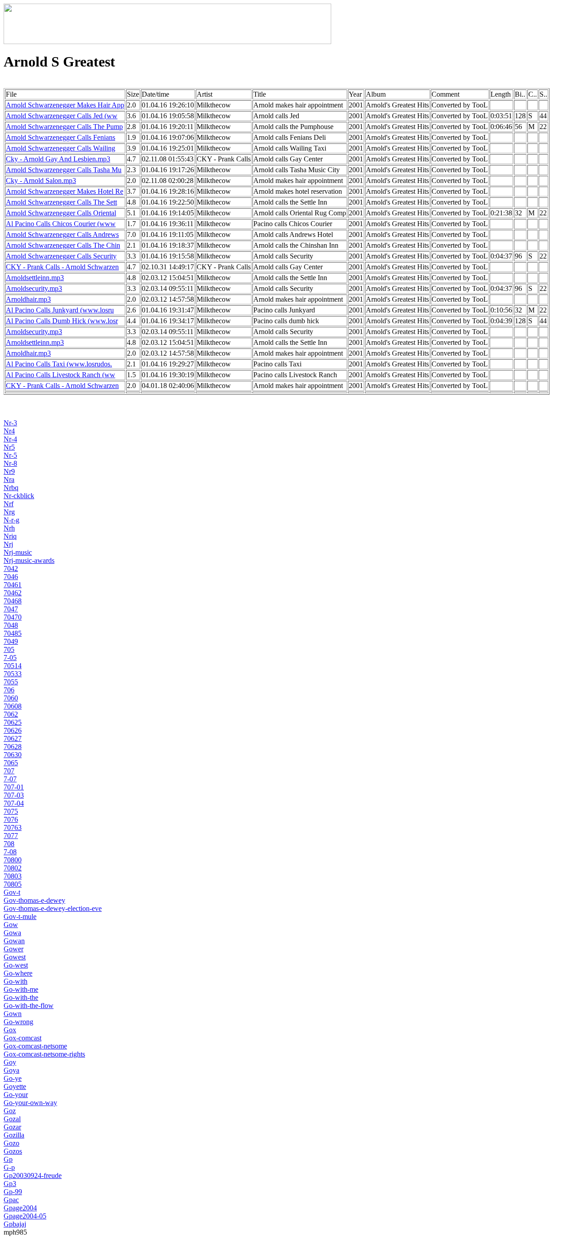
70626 (13, 730)
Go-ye (13, 1078)
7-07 (10, 779)
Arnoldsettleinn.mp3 (35, 277)
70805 (13, 884)
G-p (9, 1167)
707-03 (14, 795)
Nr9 (9, 471)
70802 (13, 868)
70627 (13, 738)
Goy (10, 1062)
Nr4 (9, 431)
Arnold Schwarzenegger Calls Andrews (62, 234)
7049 (11, 641)
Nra (9, 479)
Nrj (8, 544)
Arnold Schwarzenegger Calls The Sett (61, 202)
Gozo (11, 1143)
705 (9, 649)
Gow (11, 924)
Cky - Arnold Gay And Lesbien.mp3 (58, 159)
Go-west (16, 965)
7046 (11, 576)
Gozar (12, 1127)
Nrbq (11, 487)
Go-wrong (18, 1022)
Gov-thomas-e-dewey (34, 900)
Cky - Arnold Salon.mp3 (41, 180)
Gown (13, 1013)
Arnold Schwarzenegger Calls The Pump (64, 126)
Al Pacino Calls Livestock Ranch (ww (60, 375)
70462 (13, 593)
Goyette (15, 1086)
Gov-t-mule (20, 916)
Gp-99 (13, 1191)
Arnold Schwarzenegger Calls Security (61, 256)
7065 (11, 763)
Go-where (18, 973)
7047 (11, 609)
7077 (11, 835)
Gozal (12, 1119)
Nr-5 (10, 455)
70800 (13, 860)
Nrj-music (18, 552)
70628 (13, 746)
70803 (13, 876)
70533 (13, 674)
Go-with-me (21, 989)
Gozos (13, 1151)
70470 (13, 617)
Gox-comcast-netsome (35, 1046)
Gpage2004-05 (25, 1216)
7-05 (10, 657)
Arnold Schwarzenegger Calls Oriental (61, 213)
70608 (13, 706)
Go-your (16, 1094)
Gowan (14, 941)
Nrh (9, 528)
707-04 (14, 803)
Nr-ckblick (19, 496)
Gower (13, 949)
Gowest (15, 957)
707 (9, 771)
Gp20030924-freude (33, 1175)
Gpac (11, 1200)
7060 (11, 698)
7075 (11, 811)
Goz (10, 1111)
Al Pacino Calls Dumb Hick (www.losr (62, 321)
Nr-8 (10, 463)
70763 (13, 827)
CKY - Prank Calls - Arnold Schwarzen (62, 267)
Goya (11, 1070)
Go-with (15, 981)
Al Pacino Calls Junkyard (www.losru (60, 310)
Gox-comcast (22, 1038)
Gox (10, 1030)
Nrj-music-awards (29, 560)
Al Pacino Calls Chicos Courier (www (61, 223)
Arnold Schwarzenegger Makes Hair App (65, 105)
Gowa (12, 933)
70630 (13, 754)
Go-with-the (21, 997)
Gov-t (12, 892)
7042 (11, 568)
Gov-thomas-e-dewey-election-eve (53, 908)
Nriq (10, 536)
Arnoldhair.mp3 (28, 299)
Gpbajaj (15, 1224)
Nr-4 (10, 439)
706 (9, 690)
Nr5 (9, 447)
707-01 (14, 787)
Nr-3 (10, 423)
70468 (13, 601)
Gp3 (10, 1183)
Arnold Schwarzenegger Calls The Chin (63, 245)
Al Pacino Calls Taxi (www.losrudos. (59, 364)
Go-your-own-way (30, 1102)
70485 (13, 633)
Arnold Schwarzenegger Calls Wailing (60, 148)
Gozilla (14, 1135)
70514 (13, 665)
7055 (11, 682)
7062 (11, 714)
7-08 (10, 852)
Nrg (9, 512)
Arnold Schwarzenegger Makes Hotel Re (64, 191)
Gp (8, 1159)
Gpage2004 (20, 1208)
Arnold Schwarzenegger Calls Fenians (60, 137)
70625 (13, 722)
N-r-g (11, 520)
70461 (13, 585)
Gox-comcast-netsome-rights (44, 1054)
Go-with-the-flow (29, 1005)
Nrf (9, 504)
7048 (11, 625)
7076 (11, 819)
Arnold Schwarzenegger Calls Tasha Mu (64, 170)
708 (9, 843)
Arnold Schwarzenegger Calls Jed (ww (61, 116)
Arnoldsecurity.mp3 (34, 288)
